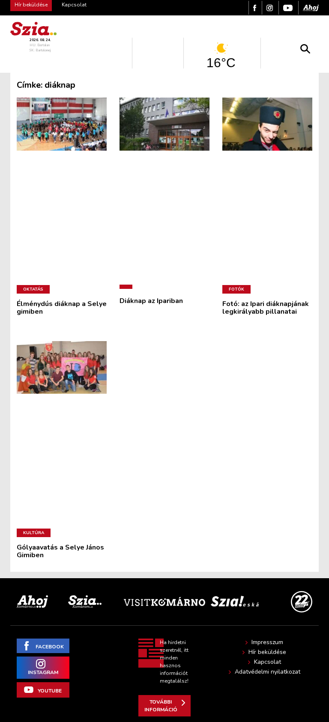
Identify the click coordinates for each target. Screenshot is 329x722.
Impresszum (267, 642)
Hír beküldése (267, 652)
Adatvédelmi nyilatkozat (267, 672)
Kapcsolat (74, 4)
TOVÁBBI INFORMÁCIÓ (160, 705)
